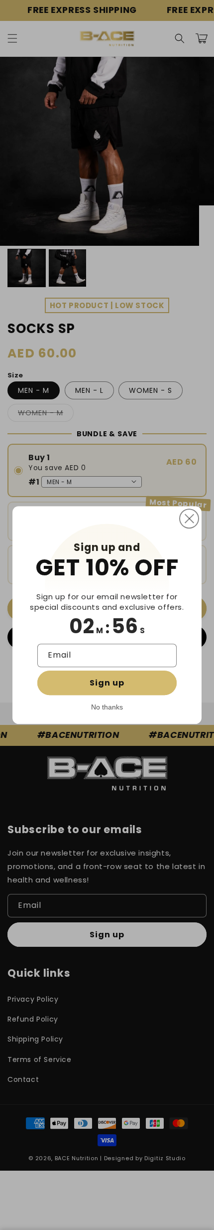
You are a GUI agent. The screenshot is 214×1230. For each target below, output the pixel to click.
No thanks (107, 707)
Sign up (107, 683)
